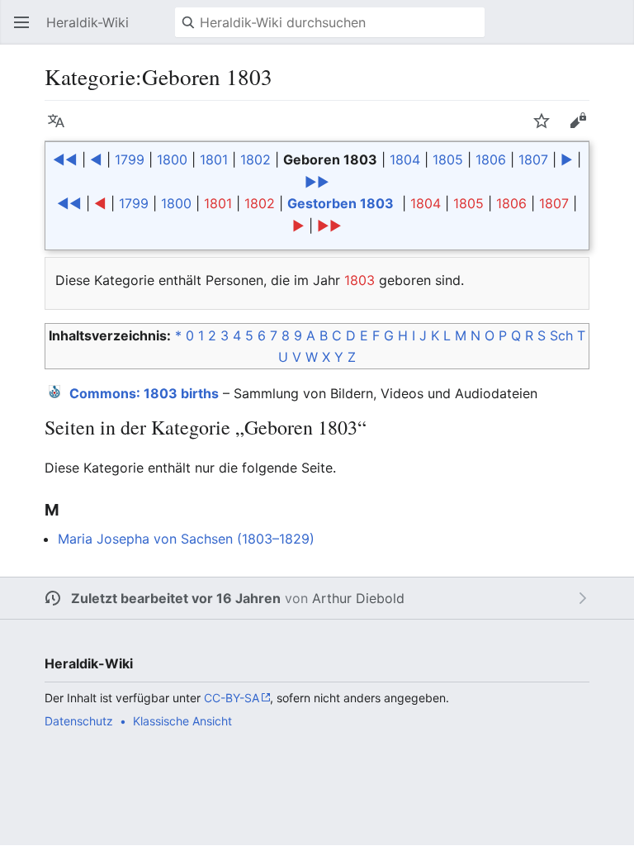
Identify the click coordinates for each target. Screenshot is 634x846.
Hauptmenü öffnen (26, 30)
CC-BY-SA (231, 698)
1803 (359, 280)
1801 (214, 159)
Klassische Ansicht (182, 721)
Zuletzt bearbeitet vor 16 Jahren (176, 598)
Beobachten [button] (546, 129)
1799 (129, 159)
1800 (172, 159)
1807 (533, 159)
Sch (561, 335)
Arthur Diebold (358, 598)
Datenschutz (79, 721)
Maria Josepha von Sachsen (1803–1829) (186, 538)
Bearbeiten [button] (583, 129)
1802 (255, 159)
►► (317, 181)
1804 (405, 159)
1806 (491, 159)
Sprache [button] (61, 129)
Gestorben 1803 (340, 203)
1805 (448, 159)
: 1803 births (144, 393)
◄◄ (65, 159)
